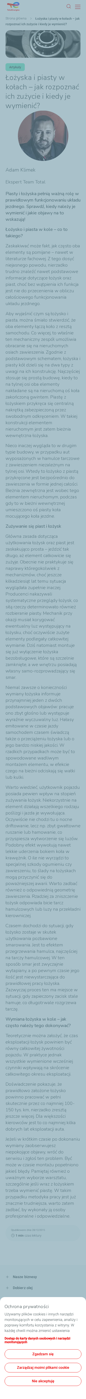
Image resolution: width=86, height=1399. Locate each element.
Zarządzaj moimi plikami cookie (43, 1367)
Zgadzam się (43, 1354)
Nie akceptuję (43, 1381)
